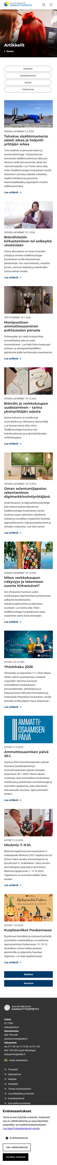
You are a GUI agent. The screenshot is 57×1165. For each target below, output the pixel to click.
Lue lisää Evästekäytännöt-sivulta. (21, 1128)
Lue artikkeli (12, 193)
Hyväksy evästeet (15, 1157)
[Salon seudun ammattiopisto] (28, 1008)
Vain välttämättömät (17, 1147)
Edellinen (28, 974)
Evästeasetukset (19, 1138)
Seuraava (28, 983)
